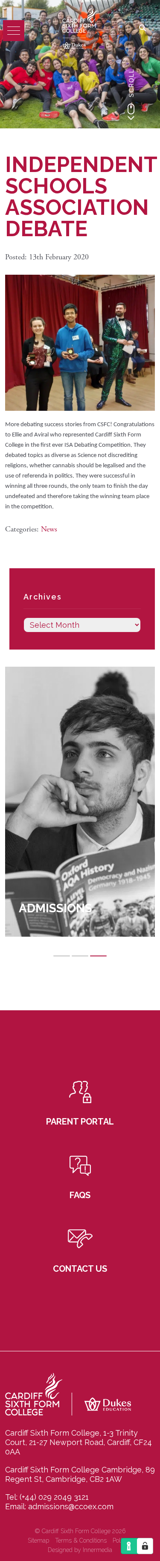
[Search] (142, 29)
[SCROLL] (131, 112)
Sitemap (38, 1540)
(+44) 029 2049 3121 (54, 1497)
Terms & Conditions (81, 1540)
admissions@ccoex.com (70, 1506)
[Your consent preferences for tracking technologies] (145, 1546)
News (49, 529)
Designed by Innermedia (80, 1549)
